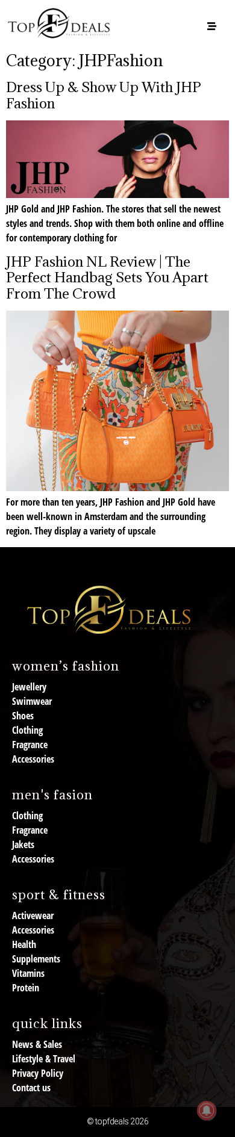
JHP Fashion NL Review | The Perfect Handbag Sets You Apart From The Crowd (107, 277)
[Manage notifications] (206, 1110)
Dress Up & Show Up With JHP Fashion (103, 94)
